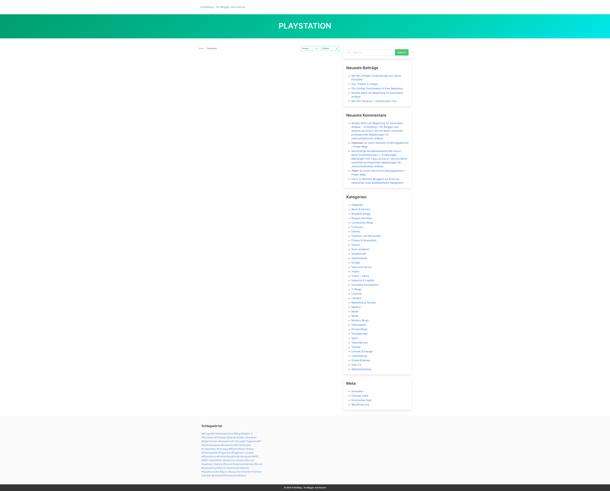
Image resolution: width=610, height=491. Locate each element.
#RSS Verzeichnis (225, 460)
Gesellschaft (358, 253)
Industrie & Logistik (362, 280)
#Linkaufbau (208, 448)
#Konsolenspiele (210, 445)
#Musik (233, 448)
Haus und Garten (361, 267)
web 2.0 (356, 364)
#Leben (246, 445)
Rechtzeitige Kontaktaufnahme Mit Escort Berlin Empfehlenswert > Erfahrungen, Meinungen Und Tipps (376, 154)
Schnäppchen (359, 333)
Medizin (356, 307)
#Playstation (208, 456)
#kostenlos (227, 445)
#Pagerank (224, 452)
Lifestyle (356, 293)
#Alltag (205, 433)
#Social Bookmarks (228, 467)
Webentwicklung (361, 369)
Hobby (355, 271)
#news (250, 448)
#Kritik (238, 445)
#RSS (255, 456)
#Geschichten (209, 441)
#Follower (220, 437)
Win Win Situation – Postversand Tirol (373, 101)
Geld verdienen (360, 249)
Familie (355, 231)
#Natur (241, 448)
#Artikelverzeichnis (221, 433)
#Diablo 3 (246, 433)
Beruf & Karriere (360, 209)
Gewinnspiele (359, 258)
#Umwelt (217, 475)
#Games (231, 437)
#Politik (221, 456)
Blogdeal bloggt (361, 213)
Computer (357, 227)
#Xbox (242, 475)
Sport (354, 338)
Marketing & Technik (363, 302)
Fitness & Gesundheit (363, 240)
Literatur (356, 298)
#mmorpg (222, 448)
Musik (354, 315)
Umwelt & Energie (362, 351)
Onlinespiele (358, 324)
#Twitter (246, 471)
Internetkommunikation (365, 284)
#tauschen (234, 471)
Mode (354, 311)
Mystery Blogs (360, 320)
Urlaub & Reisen (360, 360)
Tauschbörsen (359, 342)
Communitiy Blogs (362, 222)
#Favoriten (207, 437)
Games (355, 244)
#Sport (224, 471)
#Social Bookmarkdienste (238, 464)
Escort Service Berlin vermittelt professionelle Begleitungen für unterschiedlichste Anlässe (377, 134)
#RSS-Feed (208, 460)
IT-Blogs (356, 289)
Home (200, 48)
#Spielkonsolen (210, 471)
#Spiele (244, 467)
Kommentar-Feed (361, 400)
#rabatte (231, 456)
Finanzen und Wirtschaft (366, 235)
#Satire (240, 460)
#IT (259, 441)
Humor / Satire (360, 275)
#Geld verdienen (247, 437)
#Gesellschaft (226, 441)
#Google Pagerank (246, 441)
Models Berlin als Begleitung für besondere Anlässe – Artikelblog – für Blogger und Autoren (377, 127)
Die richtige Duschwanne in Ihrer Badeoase (377, 88)
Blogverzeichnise (361, 218)
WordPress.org (360, 404)
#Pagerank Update (242, 452)
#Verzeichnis (230, 475)
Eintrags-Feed (359, 395)
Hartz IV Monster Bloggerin (367, 179)
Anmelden (357, 391)
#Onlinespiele (209, 452)
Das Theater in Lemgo (364, 84)
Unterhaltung (359, 355)
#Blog (237, 433)
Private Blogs (359, 329)
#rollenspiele (244, 456)
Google (355, 262)
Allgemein (357, 204)
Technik (356, 347)
